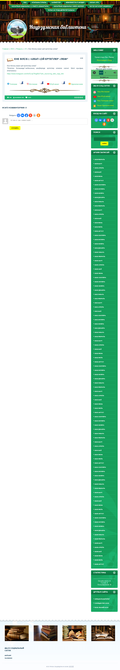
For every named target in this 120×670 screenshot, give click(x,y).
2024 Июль (99, 459)
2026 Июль (99, 560)
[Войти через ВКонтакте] (22, 115)
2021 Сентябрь (100, 315)
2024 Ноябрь (99, 476)
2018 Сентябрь (100, 185)
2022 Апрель (99, 345)
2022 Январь (99, 332)
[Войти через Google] (34, 115)
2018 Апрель (99, 168)
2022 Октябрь (100, 370)
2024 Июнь (99, 455)
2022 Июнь (99, 353)
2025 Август (99, 514)
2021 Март (98, 303)
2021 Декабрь (100, 328)
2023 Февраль (100, 387)
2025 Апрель (99, 497)
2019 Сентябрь (100, 235)
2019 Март (98, 210)
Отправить (15, 128)
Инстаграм (33, 84)
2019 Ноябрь (99, 244)
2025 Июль (99, 509)
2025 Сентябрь (100, 518)
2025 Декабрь (100, 530)
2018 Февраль (100, 159)
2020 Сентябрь (100, 277)
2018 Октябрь (100, 189)
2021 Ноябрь (99, 324)
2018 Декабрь (100, 197)
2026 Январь (99, 535)
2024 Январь (99, 433)
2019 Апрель (99, 214)
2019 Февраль (100, 206)
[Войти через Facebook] (26, 115)
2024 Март (98, 442)
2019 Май (98, 218)
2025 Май (98, 501)
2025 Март (98, 493)
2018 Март (98, 164)
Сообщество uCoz (102, 603)
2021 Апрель (99, 307)
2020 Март (98, 261)
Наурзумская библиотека (56, 27)
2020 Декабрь (100, 290)
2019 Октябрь (100, 240)
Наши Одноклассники (105, 105)
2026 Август (99, 564)
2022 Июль (99, 358)
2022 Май (98, 349)
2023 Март (98, 391)
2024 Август (99, 463)
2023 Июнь (99, 404)
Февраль (19, 49)
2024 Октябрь (100, 471)
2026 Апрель (99, 547)
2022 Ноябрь (99, 374)
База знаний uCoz (101, 607)
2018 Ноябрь (99, 193)
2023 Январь (99, 383)
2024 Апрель (99, 446)
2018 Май (98, 172)
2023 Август (99, 412)
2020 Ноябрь (99, 286)
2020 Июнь (99, 273)
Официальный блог (102, 599)
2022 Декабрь (100, 379)
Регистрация (102, 60)
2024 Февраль (100, 438)
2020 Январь (99, 252)
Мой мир (8, 655)
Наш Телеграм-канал (105, 101)
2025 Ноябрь (99, 526)
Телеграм (13, 84)
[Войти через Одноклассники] (38, 115)
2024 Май (98, 450)
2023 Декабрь (100, 429)
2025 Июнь (99, 505)
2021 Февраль (100, 299)
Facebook (8, 658)
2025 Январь (99, 484)
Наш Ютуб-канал (103, 96)
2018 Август (99, 181)
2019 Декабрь (100, 248)
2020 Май (98, 269)
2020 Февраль (100, 256)
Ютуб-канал (54, 84)
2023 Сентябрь (100, 417)
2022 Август (99, 362)
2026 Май (98, 552)
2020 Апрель (99, 265)
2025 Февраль (100, 488)
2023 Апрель (99, 396)
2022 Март (98, 341)
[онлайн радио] (104, 78)
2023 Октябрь (100, 421)
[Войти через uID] (18, 115)
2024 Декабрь (100, 480)
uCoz (71, 666)
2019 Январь (99, 202)
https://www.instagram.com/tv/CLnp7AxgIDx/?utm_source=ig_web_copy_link (35, 74)
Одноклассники (77, 84)
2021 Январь (99, 294)
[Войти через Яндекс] (30, 115)
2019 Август (99, 231)
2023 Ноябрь (99, 425)
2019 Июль (98, 227)
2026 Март (98, 543)
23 (26, 49)
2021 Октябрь (100, 320)
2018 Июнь (98, 176)
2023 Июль (99, 408)
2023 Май (98, 400)
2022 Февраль (100, 337)
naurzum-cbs (19, 97)
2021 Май (98, 311)
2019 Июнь (98, 223)
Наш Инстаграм (103, 92)
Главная (5, 49)
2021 (12, 49)
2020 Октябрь (100, 282)
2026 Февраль (100, 539)
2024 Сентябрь (100, 467)
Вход (110, 60)
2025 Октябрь (100, 522)
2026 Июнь (99, 556)
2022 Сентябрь (100, 366)
